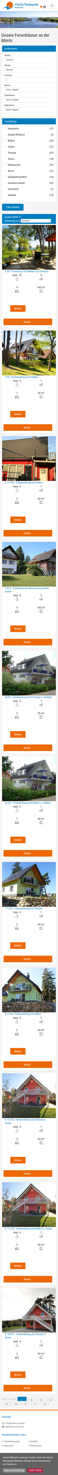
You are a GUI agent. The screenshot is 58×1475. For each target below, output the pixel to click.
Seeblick (31, 195)
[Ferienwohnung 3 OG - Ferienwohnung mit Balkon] (29, 352)
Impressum (9, 1445)
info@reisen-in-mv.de (15, 1423)
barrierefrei (31, 189)
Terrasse (31, 152)
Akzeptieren (35, 1470)
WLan (31, 170)
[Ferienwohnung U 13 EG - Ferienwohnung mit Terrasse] (29, 884)
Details (27, 321)
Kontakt (34, 1441)
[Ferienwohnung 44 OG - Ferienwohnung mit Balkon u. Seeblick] (29, 778)
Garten (31, 146)
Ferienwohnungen (12, 1441)
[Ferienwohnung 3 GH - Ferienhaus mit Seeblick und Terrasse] (29, 247)
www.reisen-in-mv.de (14, 1426)
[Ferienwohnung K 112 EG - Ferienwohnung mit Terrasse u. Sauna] (29, 1095)
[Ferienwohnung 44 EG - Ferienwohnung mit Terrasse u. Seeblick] (29, 672)
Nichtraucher (31, 164)
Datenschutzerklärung (14, 1470)
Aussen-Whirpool (31, 134)
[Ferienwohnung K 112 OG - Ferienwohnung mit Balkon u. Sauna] (29, 1204)
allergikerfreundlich (31, 176)
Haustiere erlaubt (31, 183)
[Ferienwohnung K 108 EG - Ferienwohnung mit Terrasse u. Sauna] (29, 1310)
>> (45, 1404)
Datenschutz (36, 1445)
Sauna (31, 158)
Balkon (31, 140)
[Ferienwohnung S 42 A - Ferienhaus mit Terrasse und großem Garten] (29, 564)
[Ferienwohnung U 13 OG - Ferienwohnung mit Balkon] (29, 989)
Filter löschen (12, 207)
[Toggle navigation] (52, 5)
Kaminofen (31, 128)
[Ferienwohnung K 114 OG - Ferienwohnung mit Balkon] (29, 458)
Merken (18, 308)
